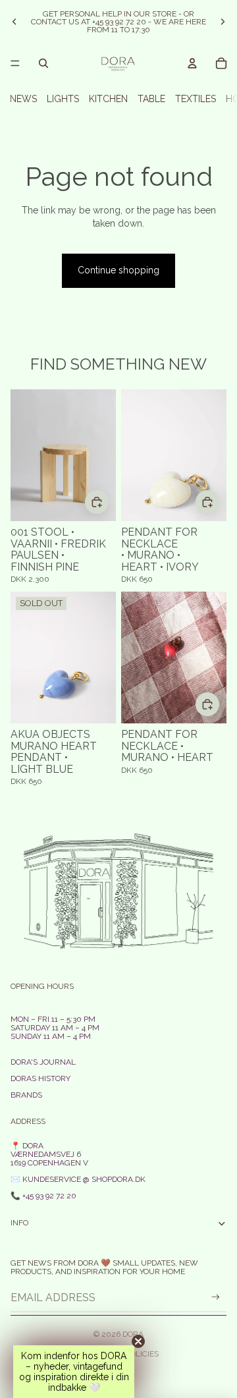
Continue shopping (118, 270)
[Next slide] (222, 21)
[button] (73, 1371)
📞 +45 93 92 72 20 (43, 1195)
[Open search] (43, 63)
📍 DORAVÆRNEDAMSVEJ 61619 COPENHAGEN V (49, 1154)
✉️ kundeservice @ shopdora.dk (78, 1179)
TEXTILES (195, 99)
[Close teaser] (138, 1341)
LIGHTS (63, 99)
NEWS (23, 99)
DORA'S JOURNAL (43, 1062)
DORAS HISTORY (40, 1078)
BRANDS (26, 1095)
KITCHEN (108, 99)
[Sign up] (215, 1297)
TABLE (151, 99)
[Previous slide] (14, 21)
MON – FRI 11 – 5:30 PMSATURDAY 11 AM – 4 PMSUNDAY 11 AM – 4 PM (55, 1028)
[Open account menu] (192, 63)
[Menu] (15, 63)
